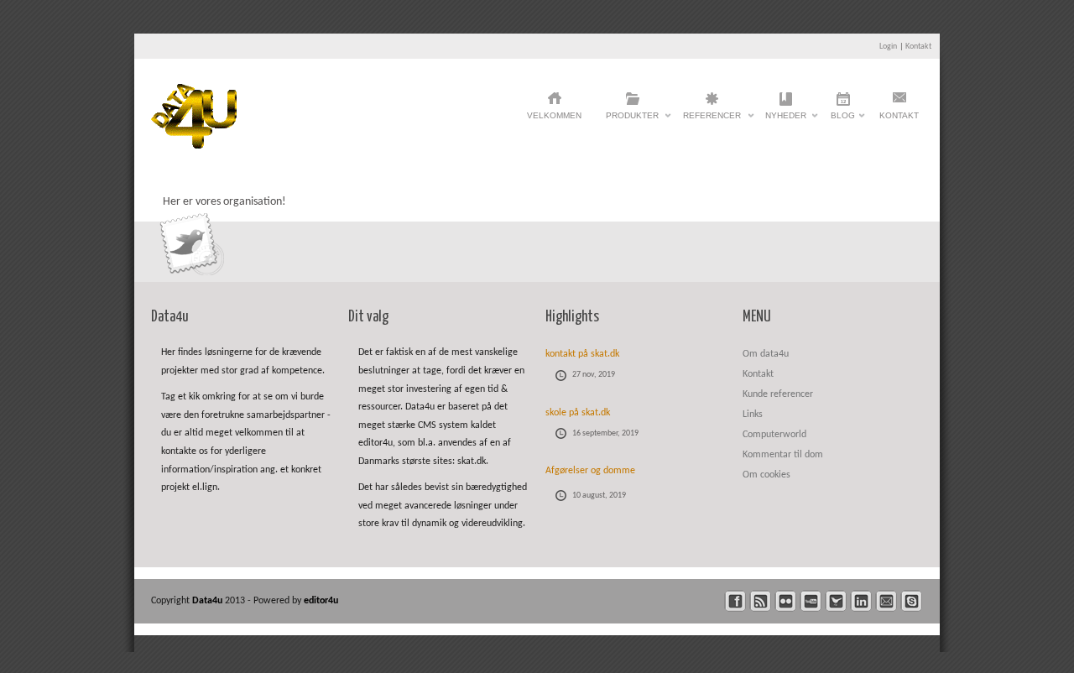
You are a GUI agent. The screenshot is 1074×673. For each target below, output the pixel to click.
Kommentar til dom (783, 455)
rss (760, 601)
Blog (843, 120)
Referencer (712, 120)
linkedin (861, 601)
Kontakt (918, 46)
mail (886, 601)
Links (753, 415)
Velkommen (554, 115)
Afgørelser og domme (590, 471)
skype (911, 601)
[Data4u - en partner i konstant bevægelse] (194, 145)
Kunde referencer (778, 394)
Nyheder (785, 120)
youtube (811, 601)
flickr (785, 601)
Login (888, 46)
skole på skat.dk (577, 413)
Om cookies (766, 475)
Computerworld (774, 435)
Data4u (208, 601)
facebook (735, 601)
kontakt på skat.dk (582, 354)
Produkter (632, 120)
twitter (836, 601)
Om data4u (766, 354)
